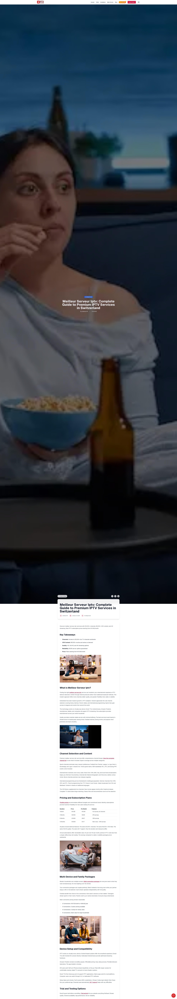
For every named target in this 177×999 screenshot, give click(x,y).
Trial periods (84, 993)
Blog (116, 2)
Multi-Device (110, 2)
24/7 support (93, 982)
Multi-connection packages (92, 881)
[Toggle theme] (138, 2)
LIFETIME (123, 2)
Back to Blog (63, 596)
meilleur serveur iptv (75, 692)
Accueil (92, 2)
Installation (103, 2)
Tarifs (97, 2)
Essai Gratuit (132, 2)
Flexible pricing (64, 802)
